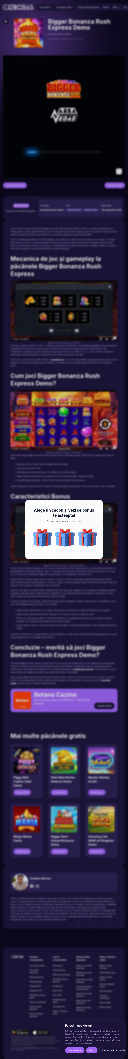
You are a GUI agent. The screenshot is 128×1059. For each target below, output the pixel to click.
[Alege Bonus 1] (65, 538)
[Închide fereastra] (98, 504)
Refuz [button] (91, 1050)
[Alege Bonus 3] (42, 538)
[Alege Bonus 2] (88, 538)
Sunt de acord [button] (75, 1050)
